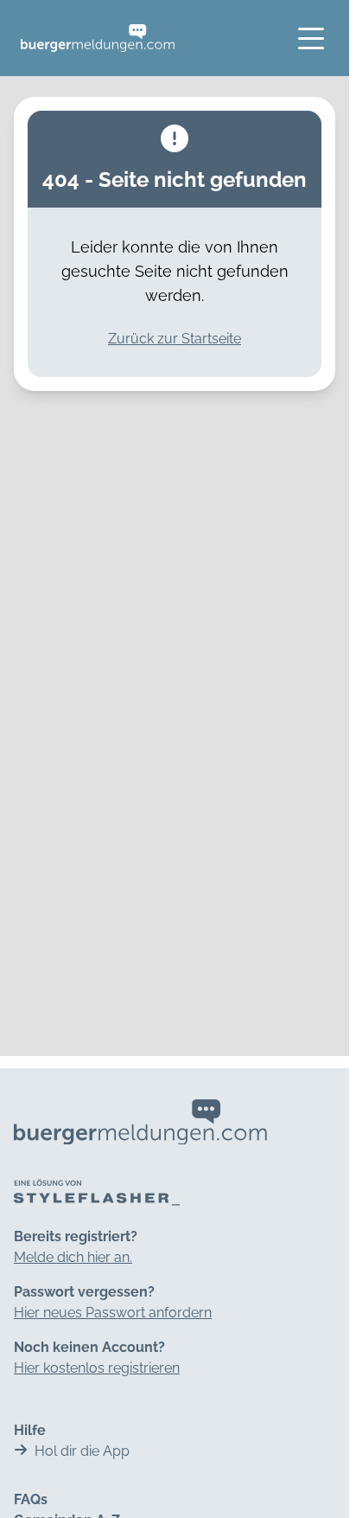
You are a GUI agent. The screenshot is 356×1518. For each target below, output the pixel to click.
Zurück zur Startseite (174, 338)
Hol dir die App (82, 1451)
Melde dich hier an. (73, 1257)
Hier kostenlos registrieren (97, 1368)
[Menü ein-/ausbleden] (311, 38)
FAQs (31, 1499)
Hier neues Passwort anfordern (113, 1312)
